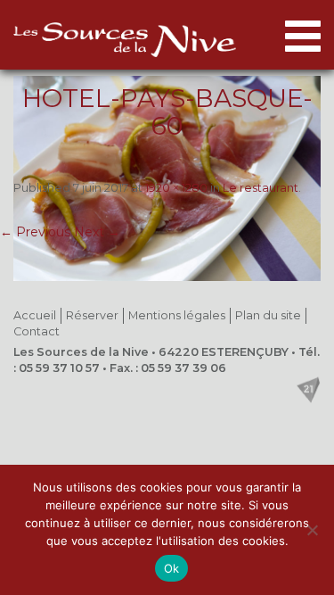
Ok (172, 568)
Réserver (92, 315)
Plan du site (268, 315)
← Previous (35, 232)
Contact (36, 331)
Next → (97, 232)
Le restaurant (260, 187)
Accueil (34, 315)
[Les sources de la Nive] (124, 39)
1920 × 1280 (176, 187)
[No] (312, 530)
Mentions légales (176, 315)
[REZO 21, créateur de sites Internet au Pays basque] (308, 389)
